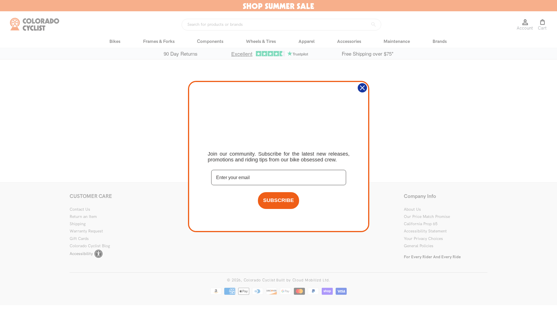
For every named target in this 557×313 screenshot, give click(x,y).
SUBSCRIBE (278, 200)
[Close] (362, 88)
